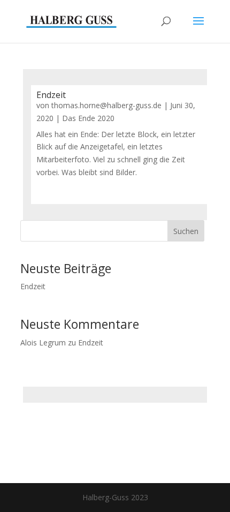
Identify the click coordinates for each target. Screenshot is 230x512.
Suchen (185, 231)
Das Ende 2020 (88, 118)
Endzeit (51, 95)
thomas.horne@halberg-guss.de (106, 105)
